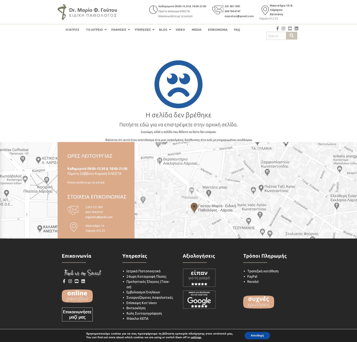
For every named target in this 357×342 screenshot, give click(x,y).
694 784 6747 (232, 11)
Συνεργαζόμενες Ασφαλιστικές (149, 297)
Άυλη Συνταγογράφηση (144, 313)
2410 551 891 (94, 207)
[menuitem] (72, 30)
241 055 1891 (232, 6)
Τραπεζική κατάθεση (263, 271)
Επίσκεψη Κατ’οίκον (141, 303)
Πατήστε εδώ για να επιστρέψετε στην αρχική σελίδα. (178, 124)
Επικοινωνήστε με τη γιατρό (175, 16)
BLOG (163, 29)
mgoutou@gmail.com (239, 16)
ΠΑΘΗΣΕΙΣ (118, 29)
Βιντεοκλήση (136, 308)
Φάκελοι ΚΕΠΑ (137, 318)
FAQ (237, 29)
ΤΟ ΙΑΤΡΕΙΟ (94, 29)
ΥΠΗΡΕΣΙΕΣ (142, 29)
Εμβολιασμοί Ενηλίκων (143, 292)
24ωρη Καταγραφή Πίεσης (146, 276)
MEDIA (196, 29)
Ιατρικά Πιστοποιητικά (143, 271)
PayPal (252, 276)
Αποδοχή (257, 335)
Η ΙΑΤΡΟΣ (72, 29)
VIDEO (180, 29)
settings (196, 337)
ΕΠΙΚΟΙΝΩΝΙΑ (217, 29)
